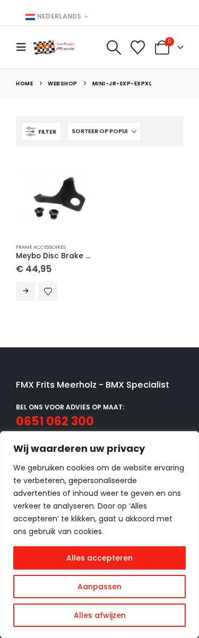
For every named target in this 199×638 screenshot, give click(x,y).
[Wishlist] (137, 47)
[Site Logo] (54, 47)
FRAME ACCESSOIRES (41, 246)
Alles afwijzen (100, 615)
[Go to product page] (55, 196)
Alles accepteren (99, 558)
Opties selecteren (25, 291)
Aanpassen (99, 586)
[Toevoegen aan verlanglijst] (47, 291)
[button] (24, 47)
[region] (99, 534)
